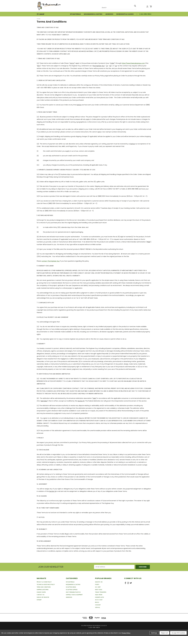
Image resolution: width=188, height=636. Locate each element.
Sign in (39, 597)
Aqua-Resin (98, 595)
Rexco (97, 602)
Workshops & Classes (125, 14)
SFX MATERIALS (70, 582)
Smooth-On (98, 582)
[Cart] (151, 6)
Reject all (164, 633)
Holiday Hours (41, 592)
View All (97, 607)
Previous (182, 629)
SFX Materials (75, 14)
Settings (154, 633)
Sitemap (39, 600)
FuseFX (97, 584)
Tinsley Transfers (100, 592)
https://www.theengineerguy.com (133, 63)
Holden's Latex (99, 597)
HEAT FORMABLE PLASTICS (73, 592)
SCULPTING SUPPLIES (71, 589)
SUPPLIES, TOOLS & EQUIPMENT (74, 595)
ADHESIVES (69, 597)
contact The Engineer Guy (51, 261)
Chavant (98, 605)
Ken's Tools (98, 589)
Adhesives (109, 14)
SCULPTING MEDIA (71, 587)
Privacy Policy (126, 633)
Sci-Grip (97, 587)
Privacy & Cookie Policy (44, 582)
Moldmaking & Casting (93, 14)
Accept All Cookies (178, 633)
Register (46, 597)
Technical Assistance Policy (46, 584)
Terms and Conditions (44, 587)
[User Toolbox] (147, 6)
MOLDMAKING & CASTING (73, 584)
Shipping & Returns (42, 589)
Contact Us (40, 595)
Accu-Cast (99, 600)
